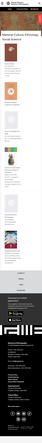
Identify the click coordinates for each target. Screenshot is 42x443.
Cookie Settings (13, 377)
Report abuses (13, 379)
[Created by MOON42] (27, 427)
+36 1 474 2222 (26, 368)
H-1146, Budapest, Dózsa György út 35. (21, 345)
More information (14, 406)
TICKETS (40, 19)
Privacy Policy (12, 375)
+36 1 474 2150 (20, 366)
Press (21, 279)
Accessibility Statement (16, 382)
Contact (21, 273)
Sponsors (21, 290)
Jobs (21, 285)
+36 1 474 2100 (18, 350)
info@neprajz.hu (18, 361)
